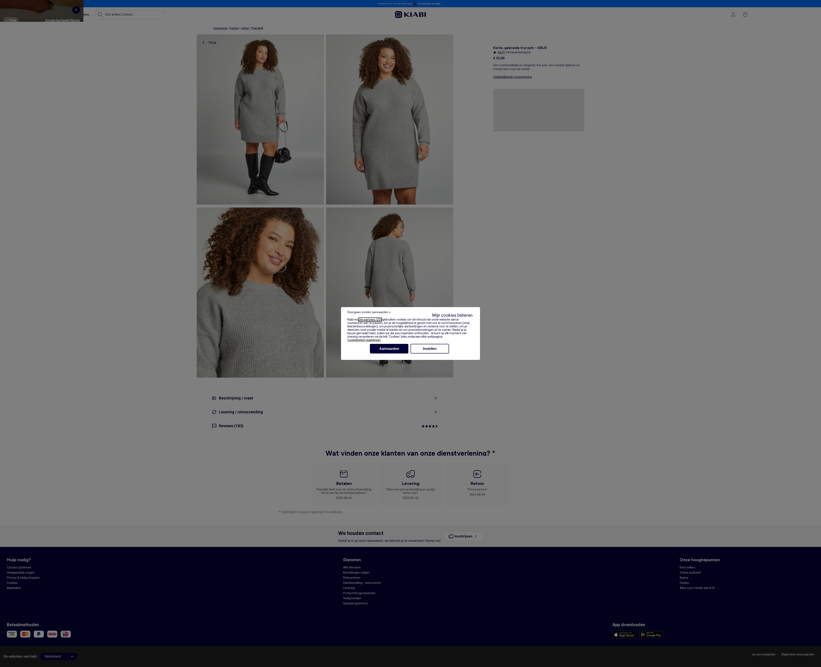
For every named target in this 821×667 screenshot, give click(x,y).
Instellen (430, 348)
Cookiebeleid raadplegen (364, 340)
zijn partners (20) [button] (370, 319)
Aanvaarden (389, 348)
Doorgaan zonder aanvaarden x (369, 312)
